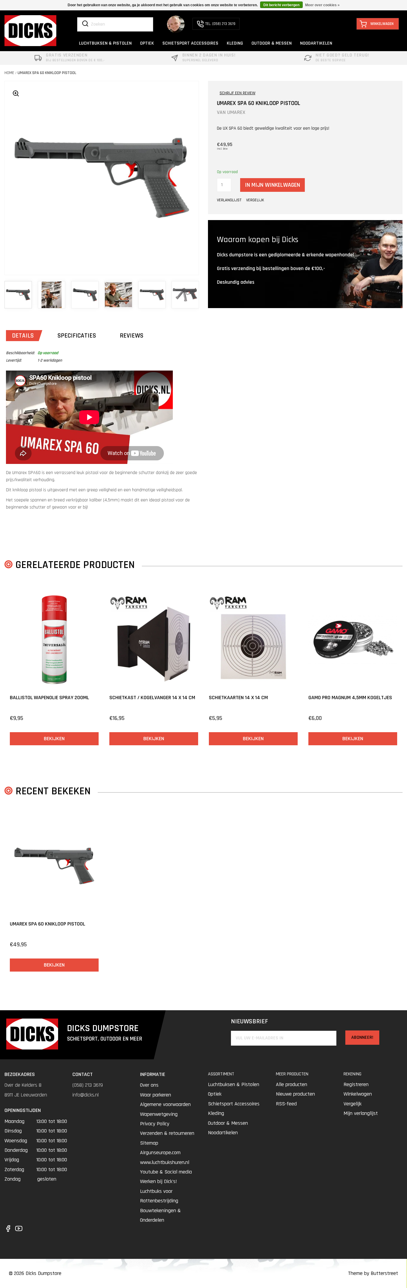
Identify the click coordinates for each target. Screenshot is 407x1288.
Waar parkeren (155, 1094)
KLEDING (235, 43)
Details (23, 336)
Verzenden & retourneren (167, 1133)
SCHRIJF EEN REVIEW (237, 93)
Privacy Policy (154, 1123)
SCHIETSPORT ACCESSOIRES (190, 43)
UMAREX (236, 112)
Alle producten (291, 1084)
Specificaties (77, 336)
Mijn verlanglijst (361, 1113)
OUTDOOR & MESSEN (271, 43)
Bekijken (54, 738)
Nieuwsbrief (249, 1022)
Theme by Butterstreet (373, 1273)
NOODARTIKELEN (316, 43)
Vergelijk (352, 1103)
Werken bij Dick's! (158, 1181)
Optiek (214, 1094)
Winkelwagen (358, 1094)
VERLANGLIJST (229, 200)
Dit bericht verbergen (281, 5)
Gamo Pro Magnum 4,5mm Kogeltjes (350, 697)
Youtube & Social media (166, 1171)
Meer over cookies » (322, 5)
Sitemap (149, 1143)
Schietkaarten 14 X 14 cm (238, 697)
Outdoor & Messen (228, 1123)
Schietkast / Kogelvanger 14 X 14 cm (152, 697)
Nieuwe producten (295, 1094)
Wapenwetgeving (159, 1114)
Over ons (149, 1085)
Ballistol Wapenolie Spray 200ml (49, 697)
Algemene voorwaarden (165, 1104)
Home (9, 73)
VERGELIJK (255, 200)
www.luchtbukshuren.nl (164, 1162)
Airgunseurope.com (160, 1152)
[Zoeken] (85, 24)
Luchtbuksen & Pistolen (233, 1084)
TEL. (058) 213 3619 (220, 23)
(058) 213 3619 (87, 1085)
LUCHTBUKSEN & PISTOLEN (105, 43)
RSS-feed (286, 1103)
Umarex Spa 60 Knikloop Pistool (47, 73)
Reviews (131, 336)
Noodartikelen (223, 1132)
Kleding (216, 1113)
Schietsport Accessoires (234, 1103)
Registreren (356, 1084)
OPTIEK (147, 43)
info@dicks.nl (85, 1094)
